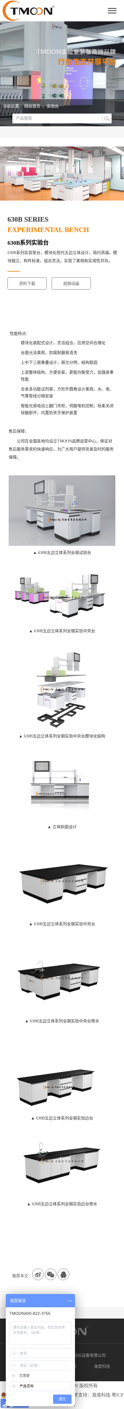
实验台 (53, 106)
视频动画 (71, 283)
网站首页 (32, 106)
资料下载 (27, 283)
